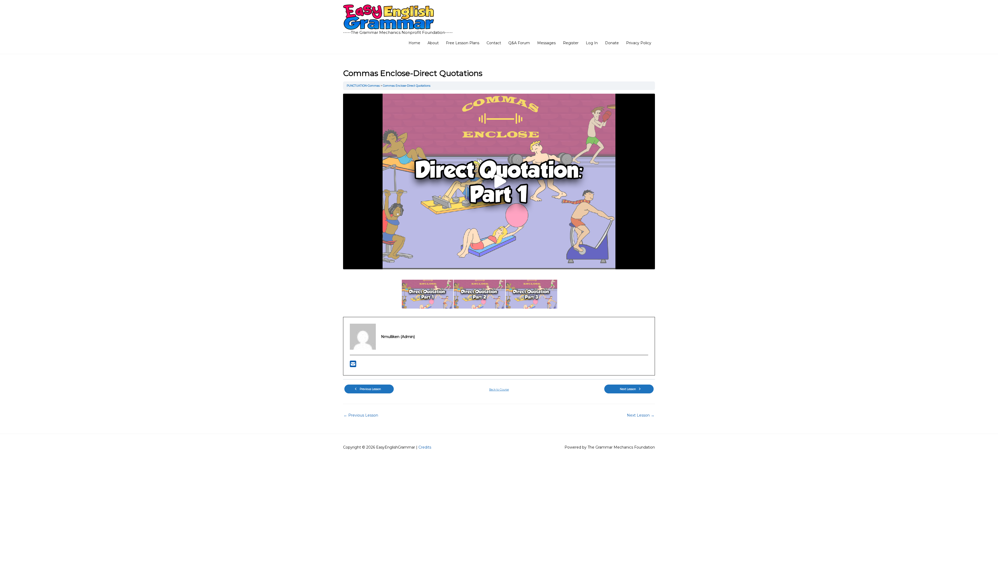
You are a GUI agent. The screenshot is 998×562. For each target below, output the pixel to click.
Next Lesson (640, 415)
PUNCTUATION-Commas (363, 85)
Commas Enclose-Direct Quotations (406, 85)
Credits (424, 447)
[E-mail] (353, 365)
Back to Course (499, 389)
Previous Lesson (361, 415)
